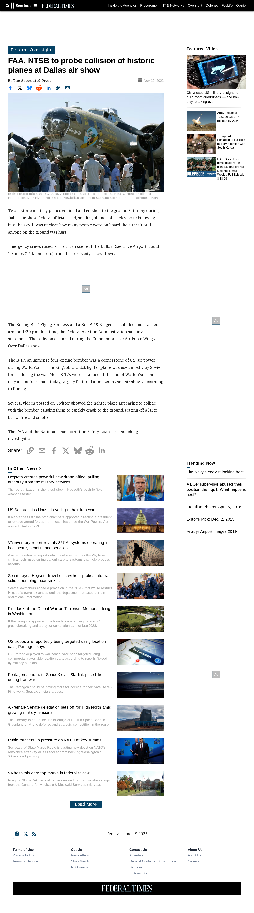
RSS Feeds (79, 867)
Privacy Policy (23, 855)
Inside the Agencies (122, 5)
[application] (216, 72)
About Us (194, 855)
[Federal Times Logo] (58, 5)
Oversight (195, 5)
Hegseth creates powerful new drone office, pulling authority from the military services (53, 479)
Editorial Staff (139, 873)
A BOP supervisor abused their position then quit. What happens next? (216, 489)
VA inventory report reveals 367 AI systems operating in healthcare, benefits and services (58, 545)
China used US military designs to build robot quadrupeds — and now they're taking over (213, 97)
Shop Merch (80, 861)
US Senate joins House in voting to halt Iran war (51, 510)
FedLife (227, 5)
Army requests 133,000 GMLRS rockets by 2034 (228, 116)
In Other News (23, 468)
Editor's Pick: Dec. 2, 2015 (211, 519)
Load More (86, 804)
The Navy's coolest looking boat (215, 472)
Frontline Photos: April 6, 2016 (214, 507)
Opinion (241, 5)
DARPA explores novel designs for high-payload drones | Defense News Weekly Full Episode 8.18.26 (231, 168)
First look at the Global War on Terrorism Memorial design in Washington (60, 611)
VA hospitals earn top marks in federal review (48, 773)
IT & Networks (173, 5)
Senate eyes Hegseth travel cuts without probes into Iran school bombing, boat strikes (59, 578)
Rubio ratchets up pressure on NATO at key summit (55, 740)
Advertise (136, 855)
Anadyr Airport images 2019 (212, 531)
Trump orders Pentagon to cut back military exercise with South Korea (231, 141)
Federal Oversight (31, 50)
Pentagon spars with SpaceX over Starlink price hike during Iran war (55, 677)
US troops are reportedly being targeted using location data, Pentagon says (57, 644)
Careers (194, 861)
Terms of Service (25, 861)
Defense (212, 5)
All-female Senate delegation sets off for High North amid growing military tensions (59, 710)
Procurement (149, 5)
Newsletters (80, 855)
